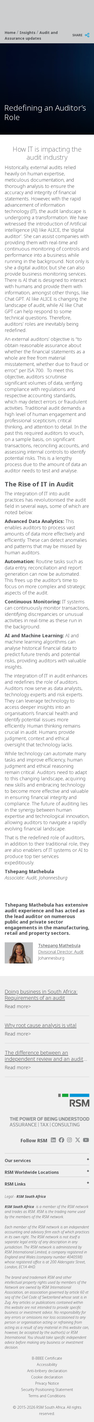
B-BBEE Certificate (47, 1358)
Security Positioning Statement (47, 1389)
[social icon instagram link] (69, 1140)
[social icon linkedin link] (53, 1140)
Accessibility (47, 1364)
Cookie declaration (47, 1377)
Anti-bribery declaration (47, 1370)
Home (11, 32)
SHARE (77, 35)
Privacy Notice (47, 1383)
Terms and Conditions (47, 1395)
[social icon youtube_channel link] (86, 1140)
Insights (28, 32)
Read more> (18, 1006)
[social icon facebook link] (61, 1140)
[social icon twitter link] (77, 1140)
